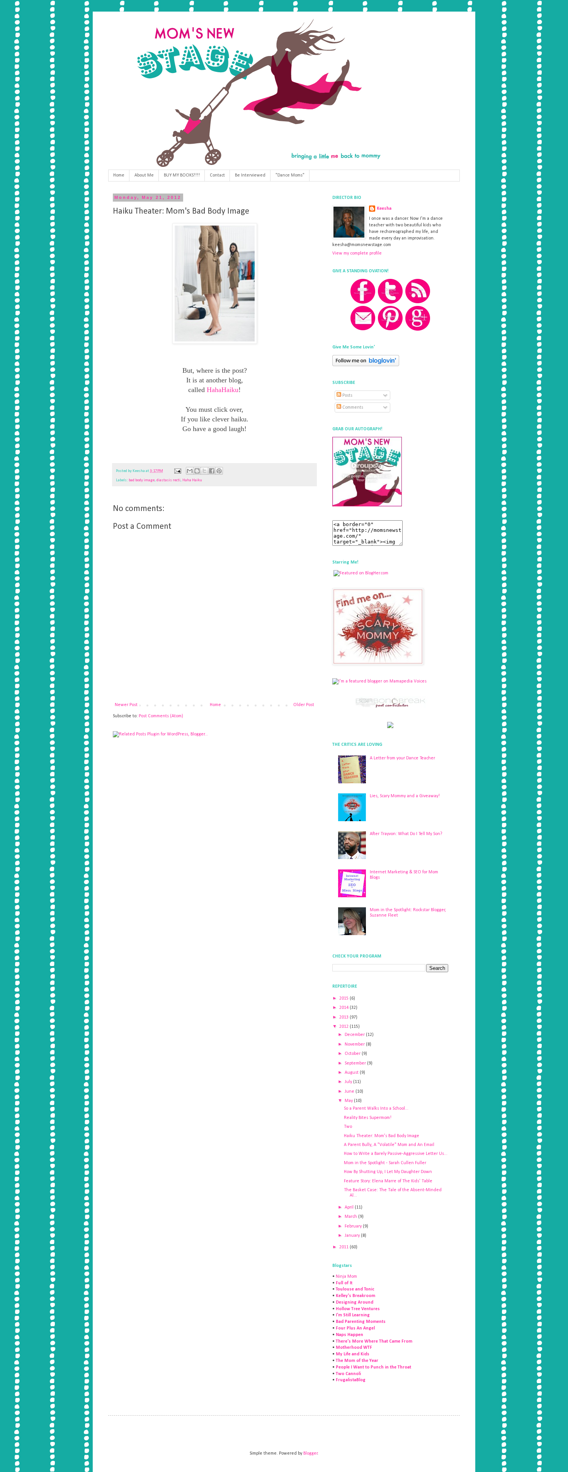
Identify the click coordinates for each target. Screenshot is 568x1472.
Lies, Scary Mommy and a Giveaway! (405, 796)
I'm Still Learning (353, 1315)
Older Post (303, 705)
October (353, 1053)
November (355, 1044)
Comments (352, 407)
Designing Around (354, 1302)
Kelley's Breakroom (355, 1296)
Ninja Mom (346, 1276)
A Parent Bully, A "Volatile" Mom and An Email (389, 1145)
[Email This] (190, 471)
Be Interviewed (250, 175)
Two (348, 1126)
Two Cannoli (348, 1374)
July (349, 1082)
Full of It (344, 1283)
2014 (344, 1007)
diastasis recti (168, 480)
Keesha (384, 208)
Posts (346, 395)
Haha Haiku (192, 480)
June (350, 1091)
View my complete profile (357, 253)
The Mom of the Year (357, 1360)
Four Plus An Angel (355, 1328)
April (350, 1207)
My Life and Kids (352, 1354)
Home (118, 175)
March (351, 1216)
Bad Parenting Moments (361, 1321)
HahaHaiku (222, 390)
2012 (344, 1026)
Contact (217, 175)
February (354, 1226)
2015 (344, 998)
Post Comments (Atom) (161, 716)
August (352, 1072)
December (355, 1034)
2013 (344, 1017)
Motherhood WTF (354, 1347)
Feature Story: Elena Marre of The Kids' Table (388, 1181)
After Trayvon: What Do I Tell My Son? (406, 834)
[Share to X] (204, 471)
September (356, 1063)
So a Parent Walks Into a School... (376, 1108)
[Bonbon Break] (390, 707)
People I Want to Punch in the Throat (373, 1367)
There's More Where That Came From (374, 1341)
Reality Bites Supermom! (367, 1117)
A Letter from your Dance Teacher (402, 758)
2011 (344, 1247)
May (349, 1100)
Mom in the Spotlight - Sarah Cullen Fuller (385, 1163)
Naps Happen (349, 1335)
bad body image (142, 480)
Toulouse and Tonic (355, 1289)
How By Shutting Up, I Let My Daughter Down (388, 1172)
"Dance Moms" (289, 175)
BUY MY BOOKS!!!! (182, 175)
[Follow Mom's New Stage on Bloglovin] (365, 365)
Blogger (310, 1453)
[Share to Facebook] (212, 471)
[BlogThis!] (197, 471)
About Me (144, 175)
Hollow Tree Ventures (358, 1309)
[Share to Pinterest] (219, 471)
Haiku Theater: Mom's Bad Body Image (381, 1136)
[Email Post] (177, 471)
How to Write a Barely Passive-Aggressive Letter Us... (395, 1153)
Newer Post (126, 705)
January (353, 1235)
